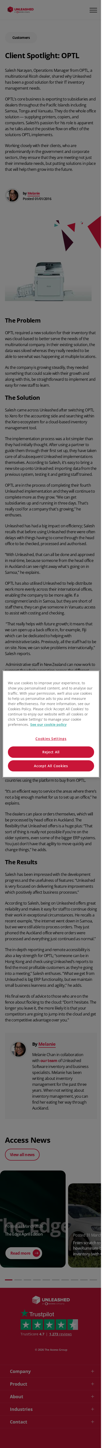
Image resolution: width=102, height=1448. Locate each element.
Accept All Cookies (51, 765)
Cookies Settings (50, 738)
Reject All (51, 752)
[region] (50, 724)
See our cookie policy (48, 724)
